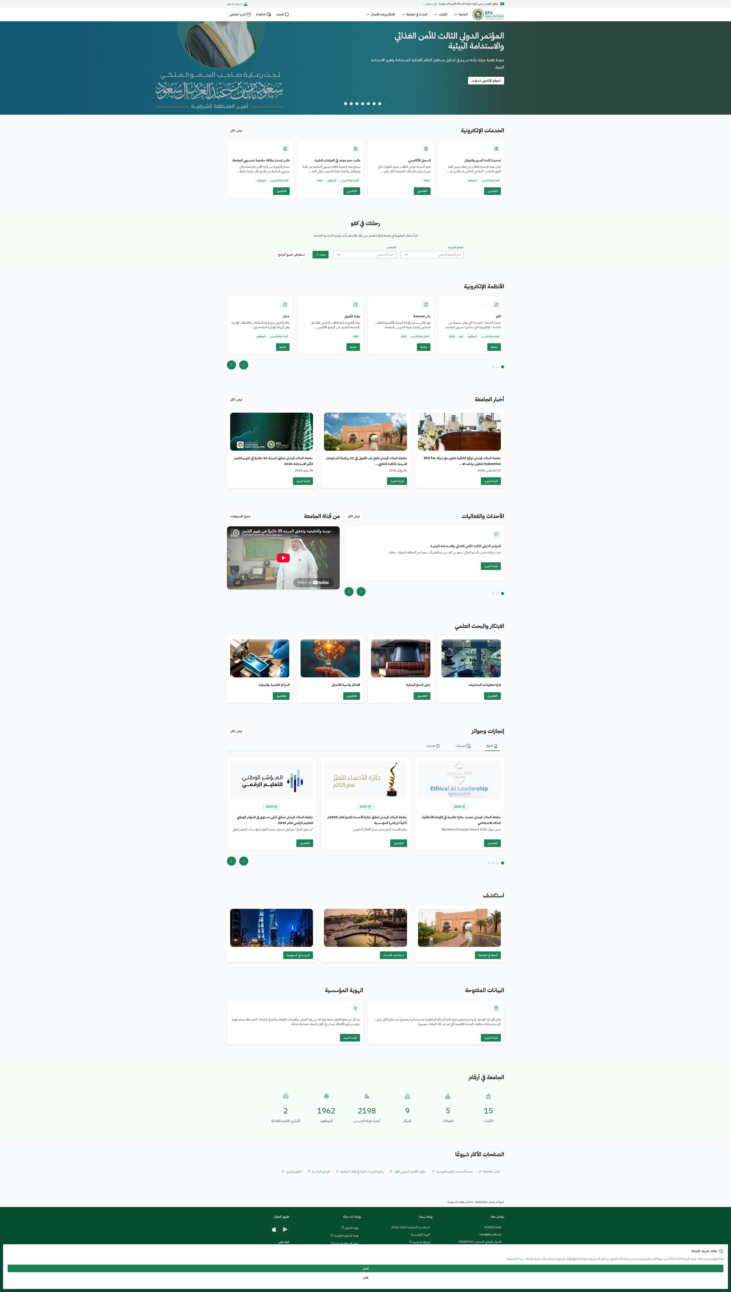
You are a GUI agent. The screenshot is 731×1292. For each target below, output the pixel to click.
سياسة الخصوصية (515, 1259)
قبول (366, 1268)
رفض (365, 1277)
